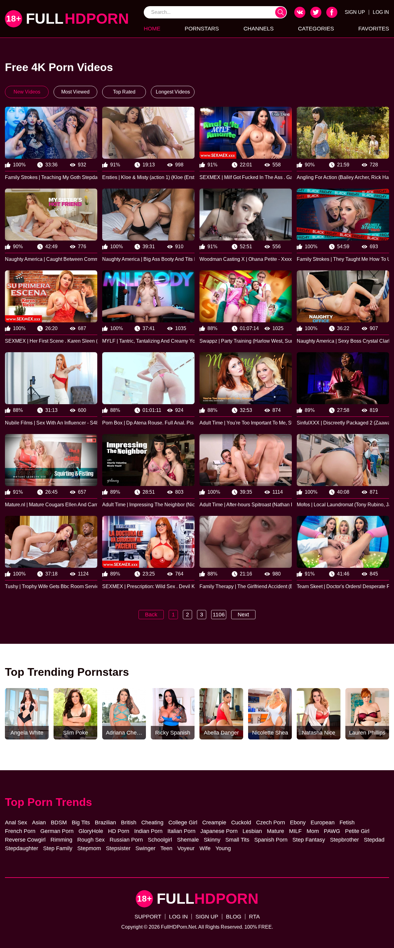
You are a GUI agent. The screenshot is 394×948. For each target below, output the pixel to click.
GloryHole (90, 831)
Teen (166, 848)
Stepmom (89, 848)
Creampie (214, 822)
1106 (219, 614)
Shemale (188, 840)
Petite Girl (357, 831)
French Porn (20, 831)
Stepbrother (344, 840)
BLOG (233, 917)
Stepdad (374, 840)
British (128, 822)
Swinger (145, 848)
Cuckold (241, 822)
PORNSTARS (202, 28)
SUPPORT (148, 917)
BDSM (59, 822)
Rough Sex (91, 840)
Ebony (298, 822)
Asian (39, 822)
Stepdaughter (21, 848)
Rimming (61, 840)
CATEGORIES (316, 28)
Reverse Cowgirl (25, 840)
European (323, 822)
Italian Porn (181, 831)
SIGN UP (355, 12)
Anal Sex (16, 822)
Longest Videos (173, 91)
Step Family (57, 848)
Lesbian (252, 831)
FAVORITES (373, 28)
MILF (295, 831)
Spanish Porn (270, 840)
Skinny (212, 840)
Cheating (152, 822)
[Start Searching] (280, 12)
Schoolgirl (160, 840)
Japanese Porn (219, 831)
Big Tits (81, 822)
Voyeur (186, 848)
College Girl (182, 822)
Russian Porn (126, 840)
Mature (275, 831)
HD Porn (118, 831)
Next (243, 614)
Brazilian (105, 822)
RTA (254, 917)
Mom (313, 831)
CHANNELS (258, 28)
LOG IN (381, 12)
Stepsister (118, 848)
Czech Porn (270, 822)
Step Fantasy (308, 840)
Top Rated (124, 91)
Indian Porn (148, 831)
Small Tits (237, 840)
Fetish (347, 822)
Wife (205, 848)
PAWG (332, 831)
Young (223, 848)
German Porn (57, 831)
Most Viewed (75, 91)
